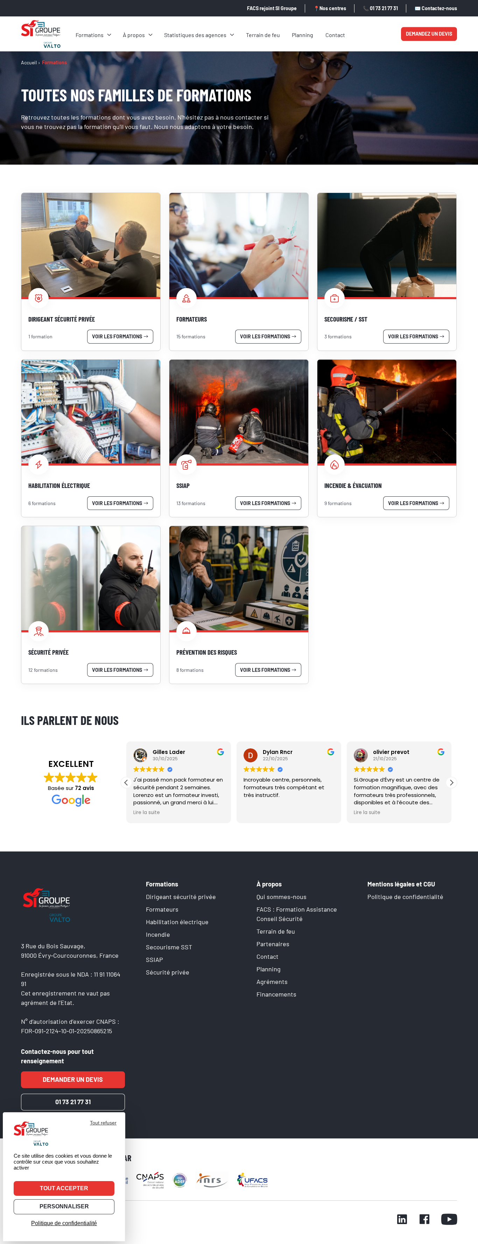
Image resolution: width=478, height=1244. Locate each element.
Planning (302, 34)
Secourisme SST (169, 947)
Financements (276, 994)
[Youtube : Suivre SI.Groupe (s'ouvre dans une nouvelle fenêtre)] (449, 1220)
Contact (335, 34)
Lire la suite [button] (146, 813)
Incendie (158, 934)
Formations (90, 34)
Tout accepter (64, 1188)
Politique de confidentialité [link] (64, 1223)
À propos (134, 34)
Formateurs (162, 909)
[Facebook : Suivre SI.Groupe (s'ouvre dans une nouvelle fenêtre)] (424, 1220)
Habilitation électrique (177, 922)
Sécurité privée (167, 972)
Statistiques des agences (195, 34)
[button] (451, 782)
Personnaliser (64, 1206)
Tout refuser (103, 1123)
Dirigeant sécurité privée (181, 896)
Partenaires (272, 944)
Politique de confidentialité (405, 896)
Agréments (272, 981)
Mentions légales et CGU (401, 884)
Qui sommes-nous (281, 896)
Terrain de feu (263, 34)
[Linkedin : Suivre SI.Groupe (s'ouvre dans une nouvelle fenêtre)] (402, 1220)
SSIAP (154, 959)
